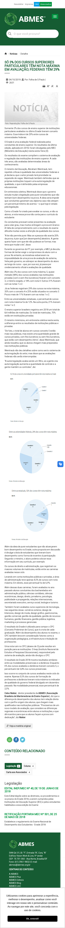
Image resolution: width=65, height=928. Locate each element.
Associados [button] (45, 4)
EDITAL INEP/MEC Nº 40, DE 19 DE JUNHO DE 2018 (31, 790)
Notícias (13, 54)
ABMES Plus (15, 877)
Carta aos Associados (18, 772)
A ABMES (13, 874)
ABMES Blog (15, 883)
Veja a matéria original (20, 726)
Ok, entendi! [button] (32, 918)
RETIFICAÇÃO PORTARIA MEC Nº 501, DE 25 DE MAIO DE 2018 (31, 816)
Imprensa (29, 4)
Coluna (28, 766)
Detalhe (24, 54)
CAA (37, 4)
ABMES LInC (15, 886)
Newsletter (18, 4)
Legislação (12, 766)
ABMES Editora (16, 880)
